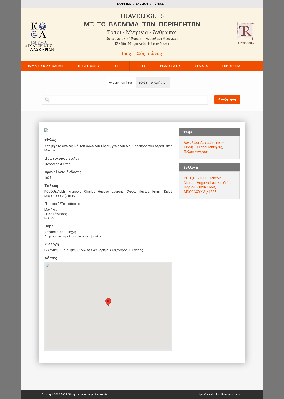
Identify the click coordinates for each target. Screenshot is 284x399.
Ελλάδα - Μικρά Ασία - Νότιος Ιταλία (142, 44)
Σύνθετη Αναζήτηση (153, 82)
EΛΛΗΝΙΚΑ (124, 3)
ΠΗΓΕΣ (141, 66)
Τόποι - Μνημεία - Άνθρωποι (142, 32)
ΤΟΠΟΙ (117, 66)
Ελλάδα (201, 147)
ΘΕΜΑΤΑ (201, 66)
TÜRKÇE (158, 3)
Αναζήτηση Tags (121, 82)
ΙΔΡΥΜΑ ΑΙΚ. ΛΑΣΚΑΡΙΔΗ (45, 66)
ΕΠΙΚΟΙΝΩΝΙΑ (231, 66)
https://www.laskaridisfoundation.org (219, 394)
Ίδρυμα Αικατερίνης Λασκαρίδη (88, 394)
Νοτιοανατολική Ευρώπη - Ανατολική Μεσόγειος (142, 38)
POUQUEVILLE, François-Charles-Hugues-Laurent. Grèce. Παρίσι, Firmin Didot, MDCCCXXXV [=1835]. (208, 185)
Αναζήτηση (227, 99)
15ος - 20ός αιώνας (142, 53)
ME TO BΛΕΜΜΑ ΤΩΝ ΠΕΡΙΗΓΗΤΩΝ (142, 24)
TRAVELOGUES (142, 16)
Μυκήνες (215, 147)
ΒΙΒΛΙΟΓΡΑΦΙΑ (170, 66)
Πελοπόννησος (196, 152)
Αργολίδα (191, 142)
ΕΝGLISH (142, 3)
